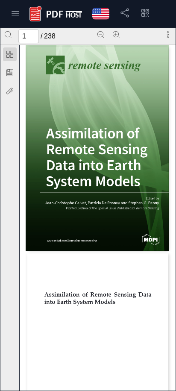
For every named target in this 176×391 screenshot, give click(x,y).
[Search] (8, 34)
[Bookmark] (10, 72)
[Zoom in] (116, 34)
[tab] (10, 56)
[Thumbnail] (10, 54)
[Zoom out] (101, 34)
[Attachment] (10, 91)
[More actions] (168, 34)
